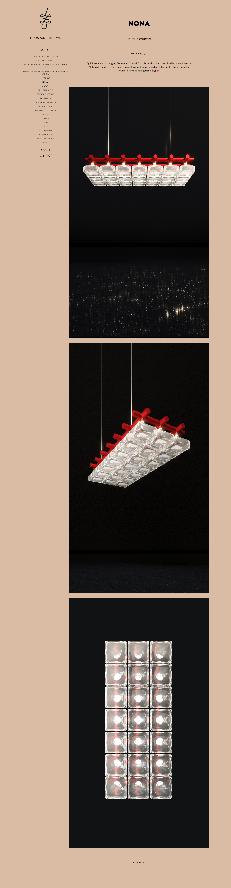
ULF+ (45, 126)
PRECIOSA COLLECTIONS (45, 110)
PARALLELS (45, 98)
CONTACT (45, 155)
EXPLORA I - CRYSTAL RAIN (45, 56)
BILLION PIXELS (45, 90)
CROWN (45, 118)
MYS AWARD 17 (45, 134)
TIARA (45, 122)
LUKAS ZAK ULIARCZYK (45, 38)
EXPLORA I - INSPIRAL (45, 60)
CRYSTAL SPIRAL (45, 106)
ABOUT (45, 150)
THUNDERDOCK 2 (45, 138)
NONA (45, 82)
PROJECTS (45, 50)
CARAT (45, 86)
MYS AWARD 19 (45, 130)
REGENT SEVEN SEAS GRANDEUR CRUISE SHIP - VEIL (45, 66)
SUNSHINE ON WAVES (45, 102)
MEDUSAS (45, 78)
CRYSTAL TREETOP (45, 94)
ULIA (45, 114)
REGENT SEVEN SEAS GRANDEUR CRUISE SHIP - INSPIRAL (45, 72)
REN (45, 142)
